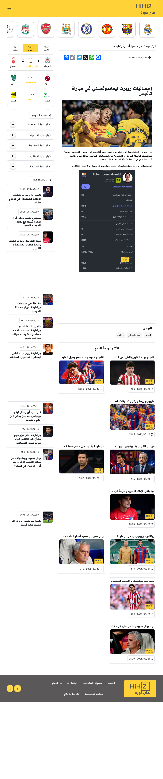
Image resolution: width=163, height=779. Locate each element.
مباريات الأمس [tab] (46, 48)
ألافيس (148, 335)
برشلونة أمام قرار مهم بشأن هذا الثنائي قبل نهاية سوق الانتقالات (27, 438)
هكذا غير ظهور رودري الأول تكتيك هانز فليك (25, 522)
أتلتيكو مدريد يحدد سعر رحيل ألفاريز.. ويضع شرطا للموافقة (81, 357)
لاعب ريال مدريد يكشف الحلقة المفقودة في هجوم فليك (25, 198)
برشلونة (120, 335)
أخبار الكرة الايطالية (40, 156)
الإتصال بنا (72, 683)
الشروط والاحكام (71, 693)
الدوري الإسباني (134, 335)
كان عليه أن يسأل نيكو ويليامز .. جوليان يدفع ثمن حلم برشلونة (25, 416)
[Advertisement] (107, 73)
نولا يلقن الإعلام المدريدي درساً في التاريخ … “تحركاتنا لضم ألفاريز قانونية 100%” (132, 491)
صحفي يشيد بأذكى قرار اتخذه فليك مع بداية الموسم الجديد (26, 221)
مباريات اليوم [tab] (30, 48)
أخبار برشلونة (122, 46)
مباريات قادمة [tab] (15, 48)
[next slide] (10, 29)
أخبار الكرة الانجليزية (39, 145)
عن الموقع (57, 683)
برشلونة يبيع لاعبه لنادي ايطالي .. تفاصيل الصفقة (25, 355)
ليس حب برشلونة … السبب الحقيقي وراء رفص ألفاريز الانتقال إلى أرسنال (132, 580)
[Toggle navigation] (9, 8)
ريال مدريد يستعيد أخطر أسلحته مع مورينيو (81, 536)
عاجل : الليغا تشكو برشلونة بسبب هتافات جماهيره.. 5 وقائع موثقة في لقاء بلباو (26, 332)
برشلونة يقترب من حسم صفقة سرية (81, 446)
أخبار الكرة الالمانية (40, 135)
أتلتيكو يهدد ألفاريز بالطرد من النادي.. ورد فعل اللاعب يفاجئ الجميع (132, 357)
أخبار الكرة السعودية (39, 124)
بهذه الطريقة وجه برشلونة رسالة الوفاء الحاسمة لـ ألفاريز (25, 244)
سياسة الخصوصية (94, 693)
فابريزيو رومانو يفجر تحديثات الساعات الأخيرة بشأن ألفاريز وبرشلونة (132, 401)
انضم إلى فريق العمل (92, 683)
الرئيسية (151, 46)
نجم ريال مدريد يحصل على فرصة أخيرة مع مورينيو (132, 626)
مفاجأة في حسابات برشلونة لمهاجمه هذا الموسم (28, 307)
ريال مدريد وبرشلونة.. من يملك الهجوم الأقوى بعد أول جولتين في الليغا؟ (26, 461)
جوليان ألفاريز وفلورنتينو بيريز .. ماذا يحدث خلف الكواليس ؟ (132, 446)
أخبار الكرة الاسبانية (40, 166)
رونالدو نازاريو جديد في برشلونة (136, 536)
